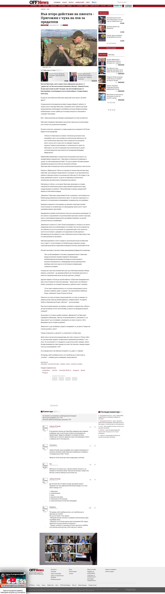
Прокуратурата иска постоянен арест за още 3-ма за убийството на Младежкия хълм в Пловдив (115, 21)
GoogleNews (46, 370)
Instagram (76, 370)
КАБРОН (102, 430)
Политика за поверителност (91, 576)
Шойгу (68, 364)
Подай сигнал (92, 585)
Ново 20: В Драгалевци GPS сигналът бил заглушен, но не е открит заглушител (109, 431)
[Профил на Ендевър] (45, 510)
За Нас (71, 573)
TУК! (61, 418)
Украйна (62, 364)
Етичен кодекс (109, 571)
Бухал (101, 426)
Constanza (53, 445)
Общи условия (91, 569)
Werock (74, 585)
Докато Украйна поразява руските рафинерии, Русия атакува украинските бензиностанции (114, 89)
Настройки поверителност (91, 579)
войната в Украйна (76, 364)
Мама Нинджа (82, 585)
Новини (43, 9)
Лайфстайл (79, 2)
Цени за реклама (56, 573)
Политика (46, 5)
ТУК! (69, 419)
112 (74, 5)
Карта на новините (110, 569)
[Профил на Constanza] (45, 448)
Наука (71, 2)
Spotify (82, 370)
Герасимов (44, 364)
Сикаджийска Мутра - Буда (108, 415)
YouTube (54, 370)
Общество (54, 5)
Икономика (61, 5)
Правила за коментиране (91, 572)
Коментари (48, 411)
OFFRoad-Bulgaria (65, 585)
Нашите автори (94, 5)
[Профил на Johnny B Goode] (45, 430)
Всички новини (111, 48)
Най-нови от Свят (49, 70)
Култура (103, 5)
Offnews (57, 2)
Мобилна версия (56, 579)
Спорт (64, 2)
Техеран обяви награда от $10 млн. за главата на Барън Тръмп (115, 78)
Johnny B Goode (54, 426)
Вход (70, 569)
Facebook (62, 370)
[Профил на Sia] (45, 467)
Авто (88, 2)
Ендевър (52, 507)
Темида (69, 5)
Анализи (79, 5)
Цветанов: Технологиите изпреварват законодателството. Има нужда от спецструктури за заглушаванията (111, 422)
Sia (50, 464)
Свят (39, 5)
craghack (102, 435)
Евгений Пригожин (53, 364)
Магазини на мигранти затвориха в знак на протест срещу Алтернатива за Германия (115, 98)
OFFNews (45, 25)
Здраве (86, 5)
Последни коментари (110, 412)
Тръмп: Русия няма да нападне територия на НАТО (57, 75)
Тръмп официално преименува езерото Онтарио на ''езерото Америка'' (85, 76)
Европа (109, 5)
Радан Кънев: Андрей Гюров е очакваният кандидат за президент (110, 417)
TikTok (67, 370)
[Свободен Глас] (118, 6)
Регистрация (72, 571)
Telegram (45, 372)
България (34, 5)
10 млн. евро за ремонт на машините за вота (114, 36)
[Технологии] (94, 2)
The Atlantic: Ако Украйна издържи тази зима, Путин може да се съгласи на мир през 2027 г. (115, 71)
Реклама (53, 571)
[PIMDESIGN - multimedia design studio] (130, 590)
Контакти (53, 569)
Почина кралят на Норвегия (113, 27)
